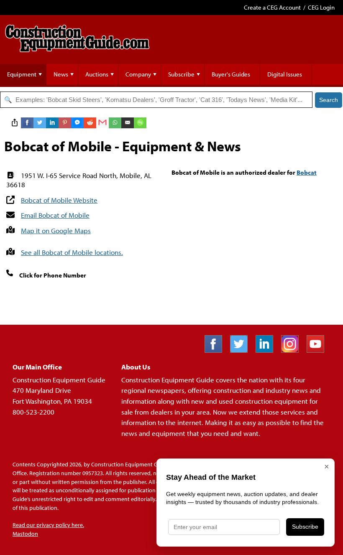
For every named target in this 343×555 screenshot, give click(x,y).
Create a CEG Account (272, 7)
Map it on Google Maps (56, 230)
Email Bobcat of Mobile (55, 215)
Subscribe (181, 74)
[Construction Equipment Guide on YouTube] (318, 350)
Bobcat (307, 172)
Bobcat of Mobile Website (59, 200)
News (61, 74)
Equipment (21, 74)
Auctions (96, 74)
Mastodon (25, 533)
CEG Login (321, 7)
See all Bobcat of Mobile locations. (72, 252)
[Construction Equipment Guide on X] (242, 350)
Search (328, 100)
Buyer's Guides (231, 74)
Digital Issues (284, 74)
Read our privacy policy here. (48, 525)
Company (138, 74)
